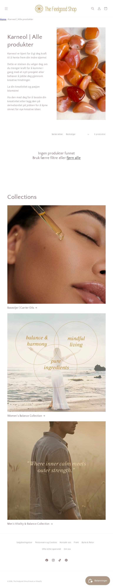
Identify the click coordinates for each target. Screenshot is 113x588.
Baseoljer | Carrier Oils (20, 307)
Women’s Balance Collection (24, 415)
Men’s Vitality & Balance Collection (28, 523)
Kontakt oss (65, 542)
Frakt (76, 542)
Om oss (67, 549)
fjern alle (73, 158)
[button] (6, 8)
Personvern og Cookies (46, 542)
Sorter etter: (57, 134)
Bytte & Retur (88, 542)
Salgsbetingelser (24, 542)
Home (3, 19)
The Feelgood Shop (20, 581)
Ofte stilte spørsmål (51, 549)
